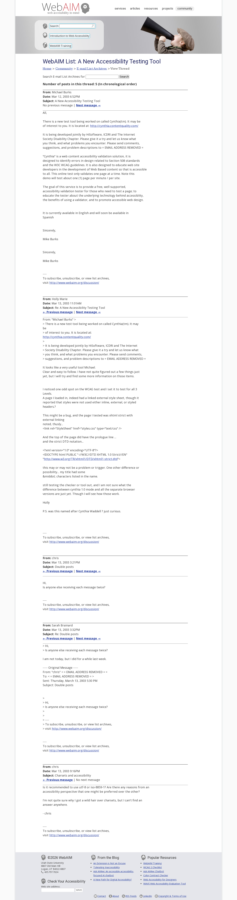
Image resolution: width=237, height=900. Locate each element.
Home (47, 69)
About (115, 896)
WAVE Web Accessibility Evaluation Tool (164, 883)
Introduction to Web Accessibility (69, 36)
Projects (167, 8)
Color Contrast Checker (155, 875)
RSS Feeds (131, 896)
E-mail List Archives (92, 69)
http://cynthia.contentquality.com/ (114, 126)
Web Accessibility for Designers (160, 879)
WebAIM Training (60, 46)
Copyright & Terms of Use (172, 896)
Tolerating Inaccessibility (106, 867)
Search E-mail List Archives (61, 76)
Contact (101, 896)
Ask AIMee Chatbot (153, 871)
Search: (54, 26)
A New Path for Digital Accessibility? (112, 879)
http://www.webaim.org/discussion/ (74, 283)
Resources (151, 8)
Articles (135, 8)
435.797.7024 (51, 872)
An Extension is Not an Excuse (109, 863)
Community (184, 8)
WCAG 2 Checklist (152, 867)
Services (120, 8)
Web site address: (50, 886)
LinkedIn (147, 896)
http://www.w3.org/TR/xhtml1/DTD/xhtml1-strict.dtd (81, 459)
